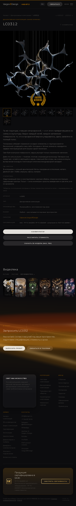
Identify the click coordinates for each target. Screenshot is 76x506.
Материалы (62, 390)
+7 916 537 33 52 (26, 419)
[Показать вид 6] (51, 112)
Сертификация (8, 429)
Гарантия (61, 393)
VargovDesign (10, 4)
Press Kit (19, 500)
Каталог (6, 15)
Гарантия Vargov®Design (29, 217)
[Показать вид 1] (7, 112)
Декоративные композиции (21, 15)
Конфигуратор (38, 231)
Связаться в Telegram (40, 348)
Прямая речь (63, 406)
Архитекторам (8, 436)
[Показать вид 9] (7, 121)
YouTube (14, 274)
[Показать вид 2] (16, 112)
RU (42, 4)
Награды (61, 397)
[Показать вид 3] (25, 112)
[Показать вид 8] (69, 112)
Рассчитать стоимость (38, 237)
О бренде (62, 379)
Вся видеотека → (28, 274)
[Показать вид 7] (60, 112)
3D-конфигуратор (9, 422)
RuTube (6, 274)
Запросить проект (14, 348)
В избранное (66, 25)
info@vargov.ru (26, 416)
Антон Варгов (63, 383)
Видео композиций (10, 426)
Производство (63, 386)
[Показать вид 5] (42, 112)
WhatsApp (25, 428)
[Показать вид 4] (34, 112)
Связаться (55, 4)
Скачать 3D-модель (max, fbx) (38, 243)
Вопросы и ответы (10, 457)
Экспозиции (7, 433)
